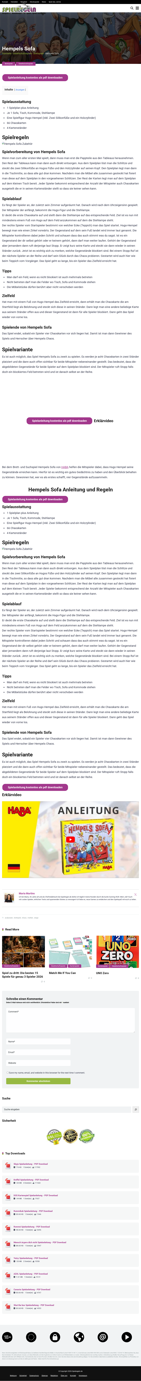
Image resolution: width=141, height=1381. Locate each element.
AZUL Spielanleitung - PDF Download (31, 1274)
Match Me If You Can (62, 973)
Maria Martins (27, 893)
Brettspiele (38, 53)
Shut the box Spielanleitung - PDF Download (34, 1305)
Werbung (13, 1376)
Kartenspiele (74, 966)
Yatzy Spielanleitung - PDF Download (31, 1258)
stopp (36, 918)
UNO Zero (102, 973)
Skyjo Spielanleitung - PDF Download (31, 1164)
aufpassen (9, 918)
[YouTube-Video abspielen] (70, 839)
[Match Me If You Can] (70, 952)
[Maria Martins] (9, 902)
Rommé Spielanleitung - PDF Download (32, 1227)
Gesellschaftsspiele (22, 53)
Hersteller (14, 2)
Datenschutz (34, 1376)
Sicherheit (23, 1376)
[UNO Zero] (117, 952)
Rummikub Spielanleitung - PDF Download (33, 1211)
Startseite (6, 53)
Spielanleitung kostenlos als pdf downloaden (35, 77)
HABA (64, 467)
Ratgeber (24, 2)
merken (30, 918)
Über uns (64, 1376)
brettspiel (17, 918)
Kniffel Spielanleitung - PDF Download (31, 1180)
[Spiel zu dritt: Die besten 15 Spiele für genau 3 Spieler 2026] (23, 952)
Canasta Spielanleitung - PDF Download (32, 1289)
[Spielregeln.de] (24, 9)
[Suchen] (136, 1109)
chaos (24, 918)
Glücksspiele (34, 2)
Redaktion (54, 1376)
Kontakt (5, 2)
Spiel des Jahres (55, 2)
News (44, 2)
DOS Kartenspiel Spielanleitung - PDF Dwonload (36, 1195)
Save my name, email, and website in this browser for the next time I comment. (47, 1072)
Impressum (83, 1376)
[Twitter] (135, 894)
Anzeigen (20, 89)
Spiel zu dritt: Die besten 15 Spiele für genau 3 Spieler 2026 (22, 974)
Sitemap (45, 1376)
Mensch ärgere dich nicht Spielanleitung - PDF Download (40, 1242)
